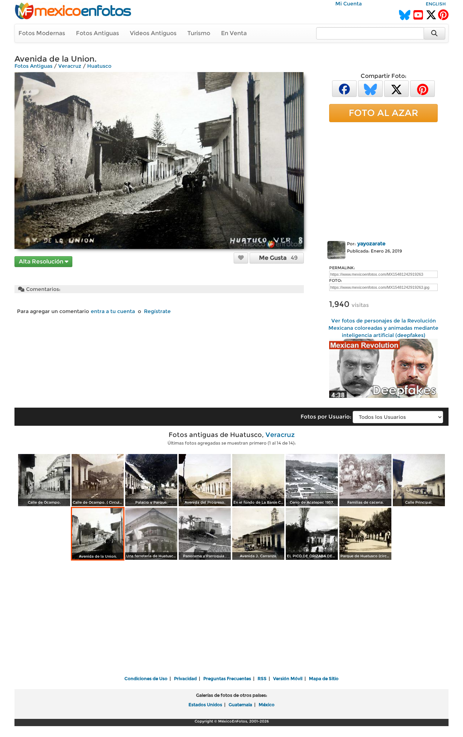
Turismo (198, 33)
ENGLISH (436, 4)
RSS (262, 678)
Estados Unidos (205, 704)
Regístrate (157, 311)
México (267, 704)
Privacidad (185, 678)
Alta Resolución (42, 261)
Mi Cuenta (348, 3)
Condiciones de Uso (145, 678)
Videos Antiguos (153, 33)
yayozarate (371, 243)
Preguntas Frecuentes (227, 678)
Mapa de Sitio (324, 678)
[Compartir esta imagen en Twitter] (396, 88)
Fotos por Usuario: (326, 416)
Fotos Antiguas (97, 33)
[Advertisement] (383, 180)
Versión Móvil (287, 678)
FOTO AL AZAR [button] (383, 112)
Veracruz (69, 66)
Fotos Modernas (41, 33)
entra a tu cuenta (113, 311)
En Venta (234, 33)
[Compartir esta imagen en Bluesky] (370, 88)
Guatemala (240, 704)
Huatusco (99, 66)
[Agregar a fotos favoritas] (241, 257)
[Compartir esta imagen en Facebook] (344, 88)
